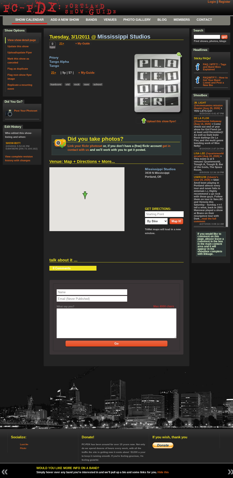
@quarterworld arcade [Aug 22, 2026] (209, 154)
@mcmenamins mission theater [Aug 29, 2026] (208, 107)
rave (86, 84)
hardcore (56, 84)
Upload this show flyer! (161, 121)
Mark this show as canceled (18, 60)
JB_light (200, 102)
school (98, 84)
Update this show (18, 46)
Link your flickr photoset (85, 146)
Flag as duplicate (18, 68)
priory (53, 57)
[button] (87, 195)
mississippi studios (123, 37)
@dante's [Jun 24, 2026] (206, 178)
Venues (110, 19)
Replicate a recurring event (20, 87)
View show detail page (22, 40)
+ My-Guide (82, 43)
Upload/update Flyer (20, 52)
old (68, 84)
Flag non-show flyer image (20, 76)
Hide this (163, 472)
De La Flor (201, 118)
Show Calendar (29, 19)
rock (76, 84)
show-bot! (13, 143)
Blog (162, 19)
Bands (91, 19)
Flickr (23, 448)
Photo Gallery (137, 19)
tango (54, 66)
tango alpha (59, 61)
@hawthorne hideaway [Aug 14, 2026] (207, 122)
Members (182, 19)
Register (224, 1)
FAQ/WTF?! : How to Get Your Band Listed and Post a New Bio (215, 81)
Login (212, 1)
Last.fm (24, 444)
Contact (204, 19)
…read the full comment (205, 220)
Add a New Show (65, 19)
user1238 (200, 177)
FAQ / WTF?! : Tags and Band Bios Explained (214, 67)
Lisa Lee (199, 153)
